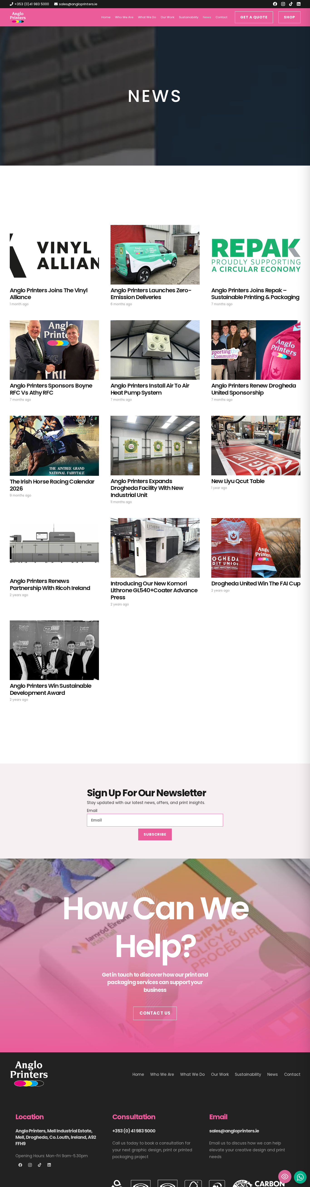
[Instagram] (283, 4)
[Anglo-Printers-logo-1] (18, 17)
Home (138, 1074)
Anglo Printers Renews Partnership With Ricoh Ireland (50, 584)
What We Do (192, 1074)
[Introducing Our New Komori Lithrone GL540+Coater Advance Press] (155, 548)
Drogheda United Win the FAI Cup (255, 583)
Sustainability (248, 1074)
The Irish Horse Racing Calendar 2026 (52, 485)
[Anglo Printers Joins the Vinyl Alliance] (54, 255)
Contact (292, 1074)
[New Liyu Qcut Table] (255, 445)
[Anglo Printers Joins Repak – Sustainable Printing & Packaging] (255, 255)
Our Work (220, 1074)
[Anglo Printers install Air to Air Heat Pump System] (155, 350)
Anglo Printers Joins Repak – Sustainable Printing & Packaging (255, 293)
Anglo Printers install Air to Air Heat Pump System (150, 389)
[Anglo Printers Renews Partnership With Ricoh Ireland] (54, 546)
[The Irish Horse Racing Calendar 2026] (54, 446)
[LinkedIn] (298, 4)
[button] (158, 17)
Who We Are (162, 1074)
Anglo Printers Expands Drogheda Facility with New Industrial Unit (147, 488)
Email (92, 810)
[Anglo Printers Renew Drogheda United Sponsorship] (255, 350)
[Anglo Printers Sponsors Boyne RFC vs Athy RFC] (54, 350)
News (272, 1074)
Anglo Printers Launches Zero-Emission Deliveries (151, 293)
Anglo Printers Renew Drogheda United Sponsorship (253, 389)
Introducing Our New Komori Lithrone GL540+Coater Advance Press (154, 590)
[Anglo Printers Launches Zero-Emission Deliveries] (155, 255)
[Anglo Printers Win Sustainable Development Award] (54, 650)
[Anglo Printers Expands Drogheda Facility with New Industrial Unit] (155, 445)
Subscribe (155, 834)
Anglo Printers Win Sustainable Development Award (50, 689)
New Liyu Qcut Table (237, 481)
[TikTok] (291, 4)
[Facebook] (275, 4)
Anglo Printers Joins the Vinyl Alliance (48, 293)
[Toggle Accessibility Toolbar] (285, 1176)
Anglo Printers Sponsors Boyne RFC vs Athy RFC (51, 389)
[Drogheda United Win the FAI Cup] (255, 548)
